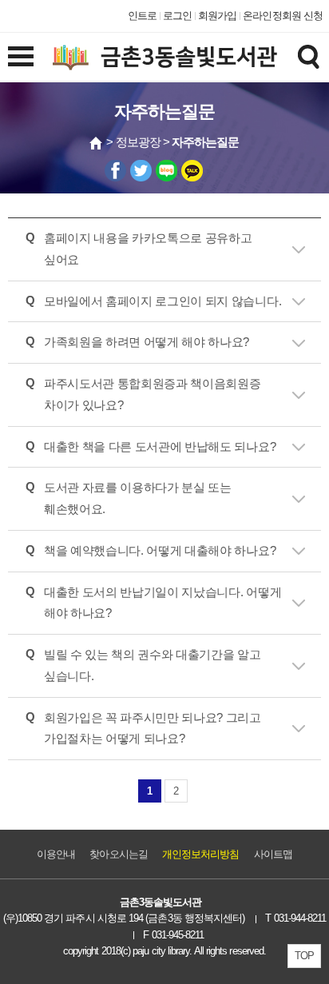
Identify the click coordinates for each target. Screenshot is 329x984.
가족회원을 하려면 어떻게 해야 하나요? (146, 342)
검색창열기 (308, 56)
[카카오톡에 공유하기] (192, 170)
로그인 (177, 16)
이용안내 (56, 854)
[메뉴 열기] (21, 56)
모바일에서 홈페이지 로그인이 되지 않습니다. (162, 301)
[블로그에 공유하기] (166, 170)
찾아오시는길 (118, 854)
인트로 (142, 16)
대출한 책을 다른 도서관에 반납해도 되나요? (159, 446)
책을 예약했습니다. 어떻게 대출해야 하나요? (159, 550)
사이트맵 (273, 854)
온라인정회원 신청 (283, 16)
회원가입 (217, 16)
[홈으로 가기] (96, 143)
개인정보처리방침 (201, 854)
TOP (304, 956)
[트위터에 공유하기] (141, 170)
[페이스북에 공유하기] (115, 170)
